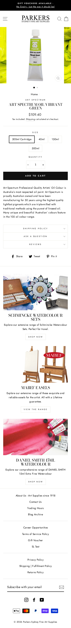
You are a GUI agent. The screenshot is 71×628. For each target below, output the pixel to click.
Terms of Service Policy (35, 534)
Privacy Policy (35, 560)
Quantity (35, 157)
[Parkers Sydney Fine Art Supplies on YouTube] (42, 600)
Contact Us (35, 502)
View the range (36, 409)
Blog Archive (35, 514)
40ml (41, 139)
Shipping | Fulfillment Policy (35, 566)
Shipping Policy (35, 228)
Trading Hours (35, 508)
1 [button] (34, 88)
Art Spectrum (35, 99)
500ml (35, 148)
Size (35, 132)
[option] (35, 5)
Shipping (30, 119)
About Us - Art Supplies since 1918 (35, 495)
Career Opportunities (35, 527)
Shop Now (35, 336)
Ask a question (35, 236)
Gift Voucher (35, 540)
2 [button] (38, 88)
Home (34, 94)
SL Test (35, 546)
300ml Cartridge (21, 139)
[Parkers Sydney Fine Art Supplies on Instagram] (26, 600)
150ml (55, 139)
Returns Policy (35, 572)
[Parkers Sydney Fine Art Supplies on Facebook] (34, 600)
